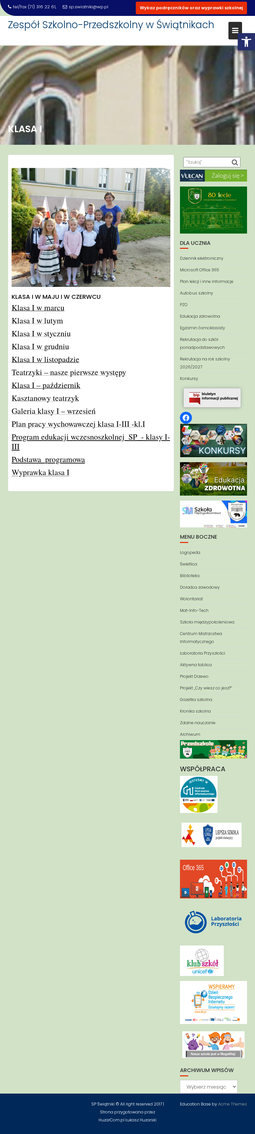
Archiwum (190, 734)
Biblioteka (190, 575)
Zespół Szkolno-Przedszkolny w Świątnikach (111, 25)
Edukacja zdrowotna (200, 316)
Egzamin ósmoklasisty (202, 328)
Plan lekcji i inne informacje (206, 281)
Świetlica (188, 564)
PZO (184, 304)
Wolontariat (191, 599)
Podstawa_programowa (48, 459)
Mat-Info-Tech (194, 610)
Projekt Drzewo (194, 676)
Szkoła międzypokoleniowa (207, 622)
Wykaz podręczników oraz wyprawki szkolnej (191, 8)
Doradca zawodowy (200, 587)
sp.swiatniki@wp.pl (88, 7)
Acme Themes (232, 1104)
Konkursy (189, 378)
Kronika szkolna (195, 711)
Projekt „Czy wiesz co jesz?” (206, 688)
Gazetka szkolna (196, 699)
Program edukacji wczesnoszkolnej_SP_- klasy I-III (91, 441)
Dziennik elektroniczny (201, 258)
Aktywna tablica (196, 665)
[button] (246, 41)
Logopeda (190, 552)
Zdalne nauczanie (197, 723)
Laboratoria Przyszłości (202, 653)
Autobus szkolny (196, 293)
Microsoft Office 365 (199, 270)
